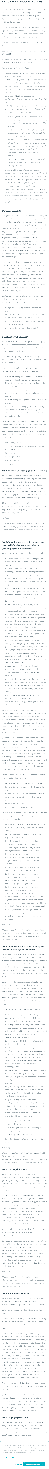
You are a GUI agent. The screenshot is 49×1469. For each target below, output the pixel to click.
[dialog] (24, 1455)
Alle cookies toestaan (34, 1464)
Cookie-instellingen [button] (11, 1457)
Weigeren (18, 1464)
